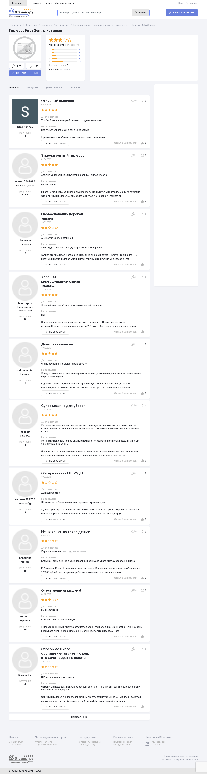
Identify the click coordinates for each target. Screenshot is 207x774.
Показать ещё (79, 716)
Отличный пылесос (57, 101)
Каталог (16, 3)
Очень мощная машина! (61, 590)
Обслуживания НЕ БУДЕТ (62, 473)
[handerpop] (25, 288)
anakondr (25, 557)
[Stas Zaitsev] (25, 111)
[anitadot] (25, 601)
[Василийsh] (25, 660)
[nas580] (25, 416)
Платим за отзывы (41, 3)
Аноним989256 (25, 499)
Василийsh (25, 675)
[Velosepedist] (25, 355)
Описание (75, 87)
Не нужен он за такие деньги (65, 532)
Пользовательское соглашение (180, 756)
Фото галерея (53, 87)
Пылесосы (65, 69)
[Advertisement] (144, 58)
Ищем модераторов (66, 3)
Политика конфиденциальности (180, 759)
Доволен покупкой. (57, 344)
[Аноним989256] (25, 484)
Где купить (32, 87)
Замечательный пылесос (62, 155)
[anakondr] (25, 542)
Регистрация (192, 3)
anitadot (25, 616)
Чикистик (25, 240)
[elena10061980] (25, 166)
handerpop (25, 303)
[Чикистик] (25, 225)
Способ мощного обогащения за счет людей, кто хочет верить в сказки (65, 653)
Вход (180, 3)
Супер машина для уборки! (63, 406)
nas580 (25, 431)
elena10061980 (25, 181)
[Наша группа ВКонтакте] (148, 743)
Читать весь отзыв (55, 143)
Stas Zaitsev (25, 126)
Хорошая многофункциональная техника (60, 281)
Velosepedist (25, 370)
